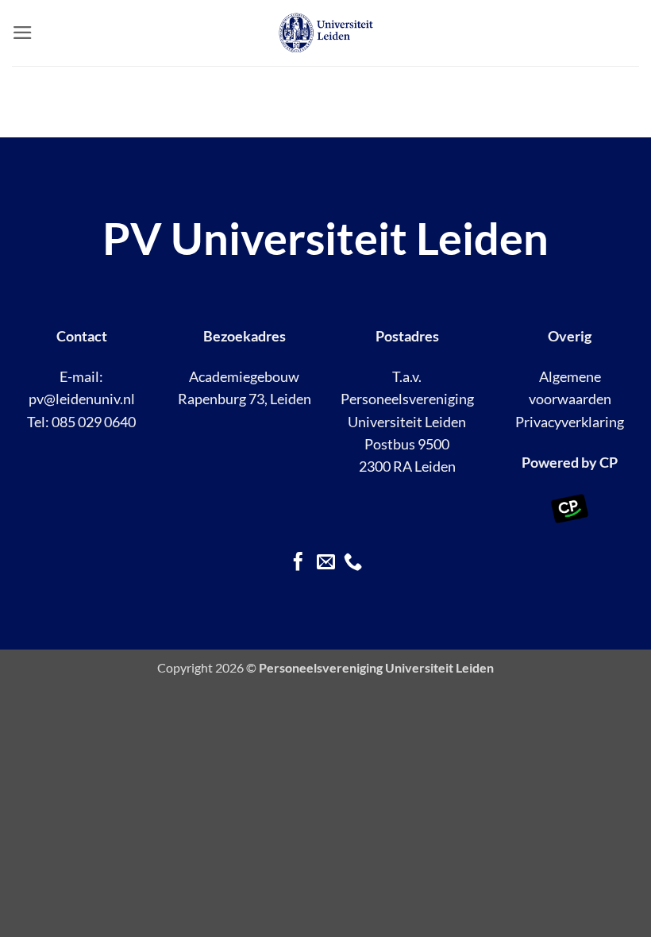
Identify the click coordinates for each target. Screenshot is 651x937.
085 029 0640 (94, 422)
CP (608, 462)
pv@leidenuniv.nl (82, 399)
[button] (22, 32)
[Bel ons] (353, 563)
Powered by (559, 462)
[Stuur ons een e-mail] (325, 563)
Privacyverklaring (569, 422)
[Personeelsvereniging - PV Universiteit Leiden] (326, 33)
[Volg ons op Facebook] (298, 563)
